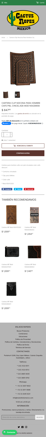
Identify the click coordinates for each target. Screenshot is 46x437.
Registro (40, 417)
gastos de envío (23, 113)
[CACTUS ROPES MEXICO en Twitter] (19, 427)
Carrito (41, 3)
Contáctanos (23, 334)
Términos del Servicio (23, 347)
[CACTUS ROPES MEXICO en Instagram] (26, 427)
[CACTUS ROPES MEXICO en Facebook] (22, 427)
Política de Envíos (23, 345)
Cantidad (5, 130)
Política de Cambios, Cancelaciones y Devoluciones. (23, 342)
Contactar (11, 432)
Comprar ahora (23, 153)
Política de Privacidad (23, 339)
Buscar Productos (23, 331)
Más (5, 3)
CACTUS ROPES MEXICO (24, 433)
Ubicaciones (23, 336)
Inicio (3, 37)
